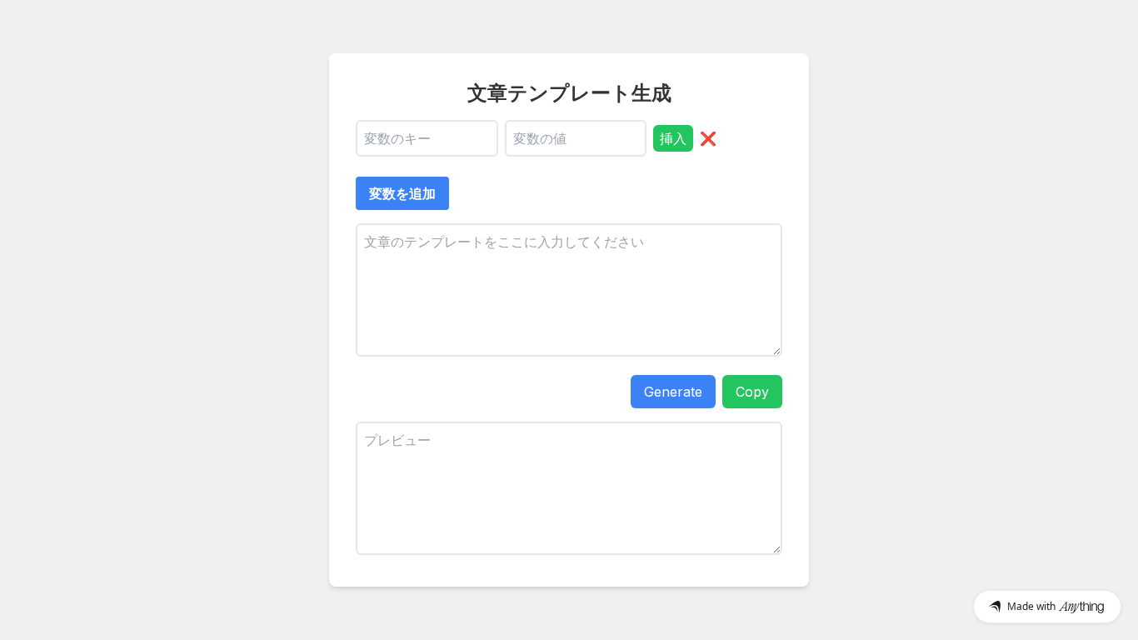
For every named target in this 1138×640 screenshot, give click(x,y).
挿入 (673, 138)
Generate (673, 391)
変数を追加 (402, 193)
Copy (752, 391)
